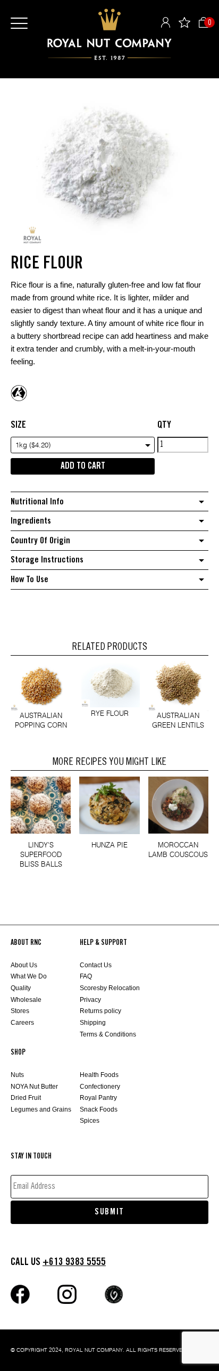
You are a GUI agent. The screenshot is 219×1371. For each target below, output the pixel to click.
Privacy (90, 999)
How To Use (29, 580)
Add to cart (83, 466)
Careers (22, 1022)
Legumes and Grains (41, 1109)
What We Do (29, 976)
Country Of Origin (40, 541)
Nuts (17, 1075)
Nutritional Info (37, 502)
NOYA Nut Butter (34, 1086)
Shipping (93, 1022)
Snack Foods (98, 1109)
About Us (24, 965)
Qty (164, 425)
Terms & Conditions (108, 1034)
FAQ (86, 976)
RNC (109, 34)
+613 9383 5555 (74, 1262)
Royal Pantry (98, 1097)
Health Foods (99, 1075)
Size (18, 425)
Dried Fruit (26, 1097)
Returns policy (100, 1011)
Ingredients (31, 521)
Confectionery (100, 1086)
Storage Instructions (47, 560)
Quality (21, 988)
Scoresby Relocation (110, 988)
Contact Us (96, 965)
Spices (89, 1120)
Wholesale (26, 999)
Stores (20, 1011)
